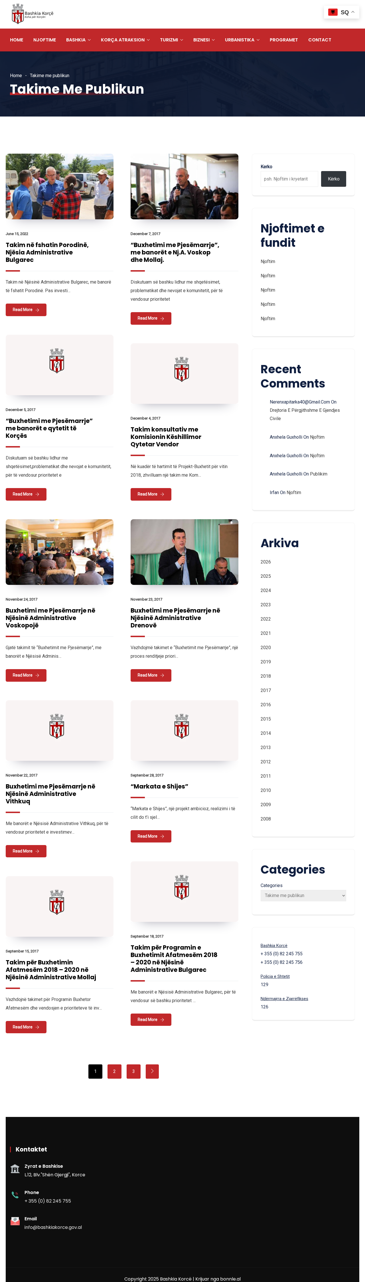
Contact (319, 40)
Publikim (318, 474)
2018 (266, 676)
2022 (266, 619)
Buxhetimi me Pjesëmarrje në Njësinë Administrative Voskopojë (50, 617)
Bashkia (76, 40)
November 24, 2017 (21, 599)
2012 (266, 762)
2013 (266, 747)
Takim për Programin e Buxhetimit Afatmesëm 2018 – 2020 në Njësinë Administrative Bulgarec (174, 958)
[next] (152, 1071)
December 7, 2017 (145, 234)
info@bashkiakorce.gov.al (53, 1227)
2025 (266, 576)
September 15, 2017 (22, 951)
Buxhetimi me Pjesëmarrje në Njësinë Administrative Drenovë (175, 617)
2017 (266, 690)
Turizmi (169, 40)
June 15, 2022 (17, 234)
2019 (266, 662)
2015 (266, 719)
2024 (266, 590)
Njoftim (268, 261)
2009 (266, 804)
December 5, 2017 (20, 410)
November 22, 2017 (21, 775)
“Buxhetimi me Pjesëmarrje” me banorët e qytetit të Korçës (49, 428)
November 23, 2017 (146, 599)
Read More (23, 309)
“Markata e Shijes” (159, 786)
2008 (266, 819)
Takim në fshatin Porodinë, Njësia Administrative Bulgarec (47, 252)
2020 (266, 647)
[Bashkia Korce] (32, 14)
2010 (266, 790)
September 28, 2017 (147, 775)
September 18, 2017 (147, 936)
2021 (266, 633)
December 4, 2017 (145, 418)
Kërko (334, 179)
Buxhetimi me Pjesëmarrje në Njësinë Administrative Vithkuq (50, 793)
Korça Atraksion (123, 40)
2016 (266, 704)
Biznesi (201, 40)
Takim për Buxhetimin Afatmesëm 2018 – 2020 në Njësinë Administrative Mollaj (51, 969)
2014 (266, 733)
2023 (266, 604)
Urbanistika (239, 40)
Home (16, 40)
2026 (266, 562)
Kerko (266, 166)
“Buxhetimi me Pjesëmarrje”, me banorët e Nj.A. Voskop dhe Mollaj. (175, 252)
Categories (272, 885)
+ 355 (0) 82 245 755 (48, 1201)
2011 (266, 776)
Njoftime (44, 40)
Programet (284, 40)
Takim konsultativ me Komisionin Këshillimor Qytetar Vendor (166, 436)
